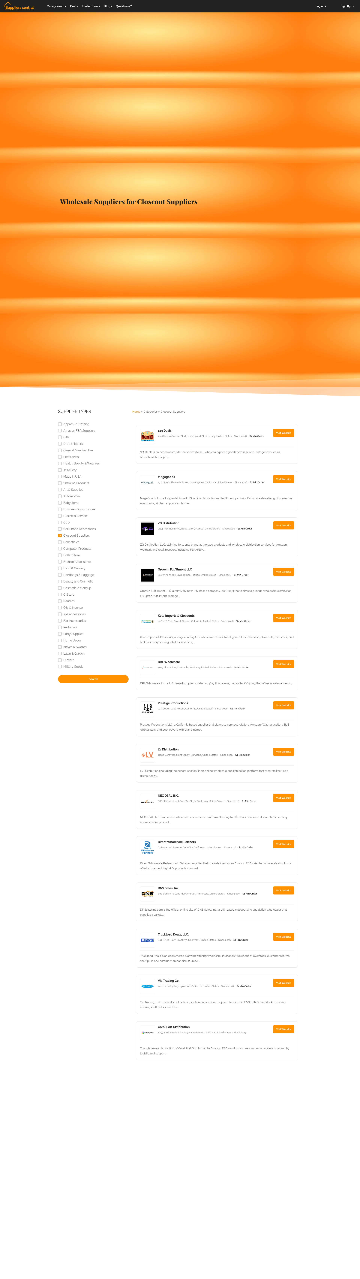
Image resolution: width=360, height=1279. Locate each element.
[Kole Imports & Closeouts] (217, 629)
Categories (54, 6)
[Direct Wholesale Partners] (217, 855)
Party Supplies (73, 634)
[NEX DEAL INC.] (217, 809)
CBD (66, 522)
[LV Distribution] (217, 763)
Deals (74, 6)
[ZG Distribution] (217, 537)
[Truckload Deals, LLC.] (217, 948)
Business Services (75, 516)
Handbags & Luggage (78, 575)
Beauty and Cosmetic (78, 581)
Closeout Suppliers (76, 535)
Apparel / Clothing (76, 424)
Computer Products (77, 548)
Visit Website (283, 433)
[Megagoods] (217, 490)
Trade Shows (91, 6)
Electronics (71, 457)
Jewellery (70, 470)
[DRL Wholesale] (217, 673)
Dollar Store (71, 555)
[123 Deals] (217, 444)
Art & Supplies (73, 489)
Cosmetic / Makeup (77, 588)
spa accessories (74, 614)
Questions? (124, 6)
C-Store (68, 594)
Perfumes (70, 627)
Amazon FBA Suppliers (79, 430)
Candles (69, 601)
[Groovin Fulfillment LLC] (217, 583)
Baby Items (71, 503)
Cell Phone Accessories (79, 529)
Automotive (71, 496)
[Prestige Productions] (217, 717)
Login (319, 6)
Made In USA (72, 476)
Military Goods (73, 666)
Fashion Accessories (77, 562)
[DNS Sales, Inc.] (217, 902)
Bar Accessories (74, 621)
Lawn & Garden (74, 653)
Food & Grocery (74, 568)
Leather (68, 660)
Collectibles (71, 542)
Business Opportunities (79, 509)
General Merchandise (78, 450)
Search (93, 679)
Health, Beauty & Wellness (81, 463)
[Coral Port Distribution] (217, 1040)
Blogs (108, 6)
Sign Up (345, 6)
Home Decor (72, 640)
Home (136, 411)
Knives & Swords (75, 647)
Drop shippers (73, 444)
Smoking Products (76, 483)
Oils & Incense (73, 607)
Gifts (66, 437)
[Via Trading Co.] (217, 994)
